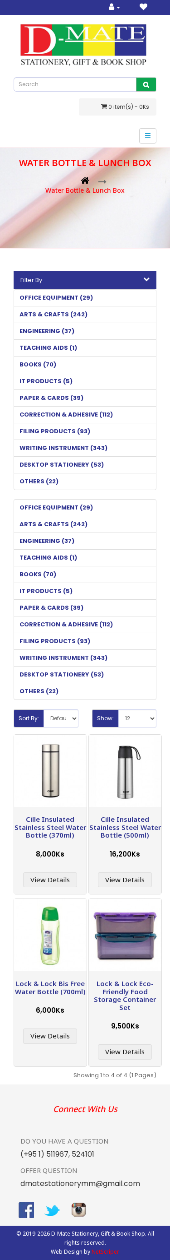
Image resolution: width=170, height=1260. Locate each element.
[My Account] (114, 7)
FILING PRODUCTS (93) (54, 431)
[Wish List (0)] (143, 7)
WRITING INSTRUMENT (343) (63, 448)
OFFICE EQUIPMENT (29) (56, 297)
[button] (85, 280)
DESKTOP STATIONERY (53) (61, 464)
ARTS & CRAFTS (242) (53, 314)
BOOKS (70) (37, 364)
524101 (82, 1154)
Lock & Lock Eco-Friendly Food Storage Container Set (125, 995)
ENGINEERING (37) (46, 331)
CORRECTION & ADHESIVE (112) (66, 414)
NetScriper (105, 1251)
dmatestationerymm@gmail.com (80, 1183)
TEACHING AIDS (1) (48, 347)
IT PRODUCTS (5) (46, 381)
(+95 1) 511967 (44, 1154)
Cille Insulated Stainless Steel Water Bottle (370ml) (50, 827)
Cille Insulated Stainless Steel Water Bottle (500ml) (125, 827)
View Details (50, 879)
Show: (105, 718)
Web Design (67, 1251)
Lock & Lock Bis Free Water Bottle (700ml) (50, 987)
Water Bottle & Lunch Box (85, 190)
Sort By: (29, 718)
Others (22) (38, 481)
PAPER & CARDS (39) (51, 398)
